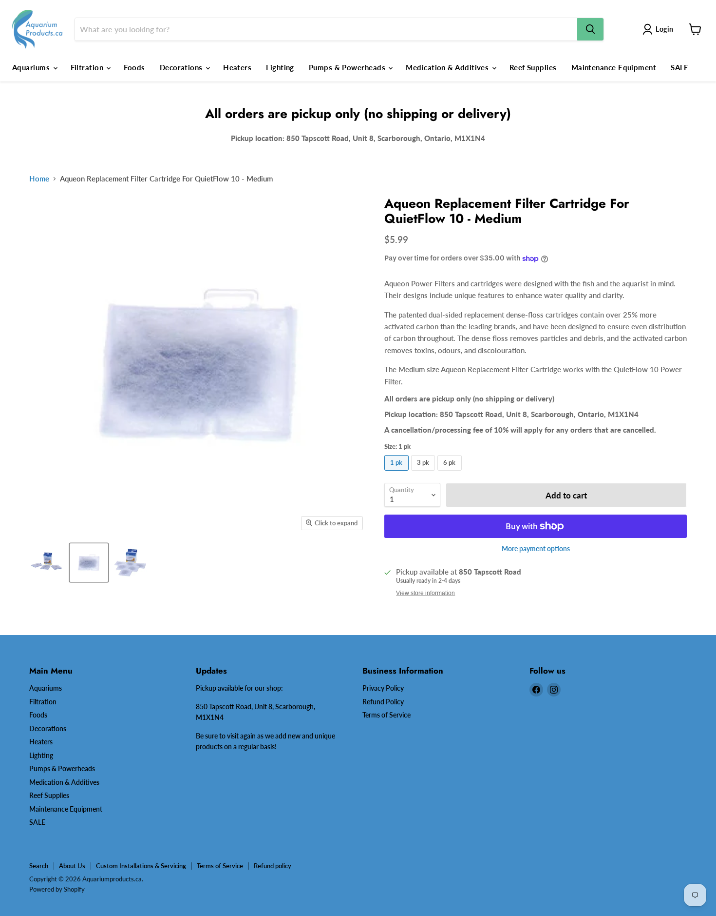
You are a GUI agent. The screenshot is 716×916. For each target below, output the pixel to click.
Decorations (182, 67)
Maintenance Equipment (613, 67)
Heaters (237, 67)
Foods (134, 67)
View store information (425, 593)
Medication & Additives (448, 67)
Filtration (88, 67)
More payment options (536, 549)
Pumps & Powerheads (348, 67)
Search (38, 866)
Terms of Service (386, 715)
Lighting (280, 67)
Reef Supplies (533, 67)
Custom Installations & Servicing (141, 866)
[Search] (590, 29)
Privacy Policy (383, 688)
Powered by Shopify (57, 889)
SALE (680, 67)
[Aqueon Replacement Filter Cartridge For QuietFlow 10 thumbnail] (47, 562)
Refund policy (272, 866)
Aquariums (32, 67)
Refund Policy (383, 701)
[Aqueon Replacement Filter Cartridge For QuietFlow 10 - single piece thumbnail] (89, 562)
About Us (72, 866)
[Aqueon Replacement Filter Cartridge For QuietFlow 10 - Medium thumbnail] (130, 562)
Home (39, 179)
